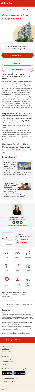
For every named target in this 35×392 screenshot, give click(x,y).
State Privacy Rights (7, 361)
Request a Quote (17, 55)
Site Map (4, 364)
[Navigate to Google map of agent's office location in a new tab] (21, 222)
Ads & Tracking (6, 349)
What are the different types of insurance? (10, 185)
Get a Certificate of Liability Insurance (17, 225)
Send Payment (17, 69)
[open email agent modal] (17, 222)
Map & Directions (21, 242)
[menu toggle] (32, 3)
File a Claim (17, 63)
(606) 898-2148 (16, 150)
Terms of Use (5, 356)
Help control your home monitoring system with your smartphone (10, 165)
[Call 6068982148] (13, 222)
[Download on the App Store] (7, 373)
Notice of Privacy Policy (8, 359)
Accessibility (5, 354)
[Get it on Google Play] (19, 373)
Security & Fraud (6, 351)
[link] (9, 3)
